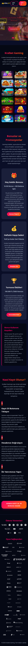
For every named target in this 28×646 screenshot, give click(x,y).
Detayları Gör (14, 266)
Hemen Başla (14, 28)
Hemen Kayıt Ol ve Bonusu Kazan (14, 504)
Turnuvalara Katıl (14, 314)
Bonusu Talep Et (14, 214)
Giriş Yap (13, 3)
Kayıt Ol (22, 3)
